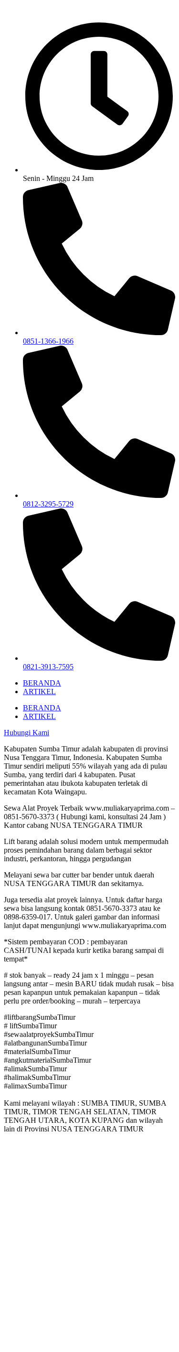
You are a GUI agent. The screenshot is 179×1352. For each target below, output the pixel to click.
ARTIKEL (39, 691)
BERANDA (42, 683)
